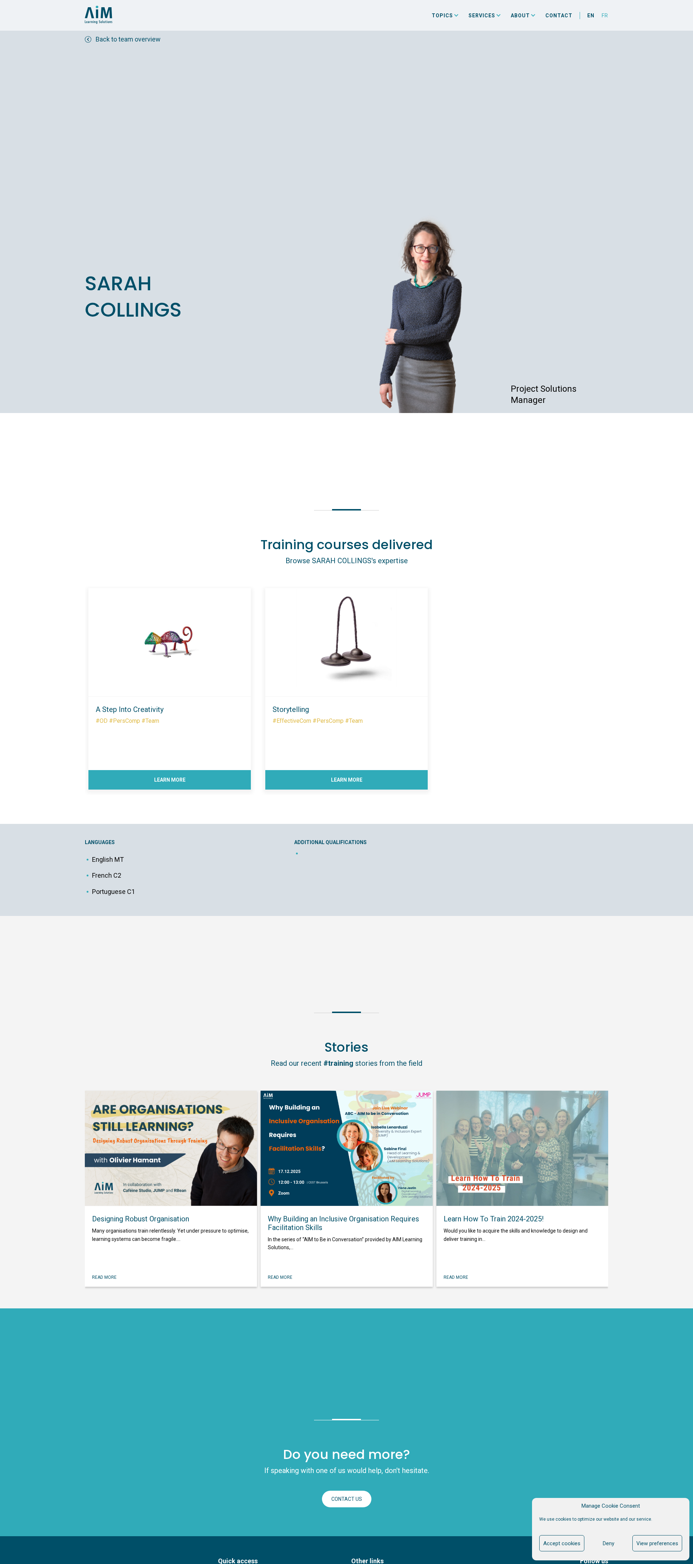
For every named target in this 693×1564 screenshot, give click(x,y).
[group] (169, 685)
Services (481, 15)
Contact (558, 15)
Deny (608, 1543)
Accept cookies (561, 1543)
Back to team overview (128, 39)
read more (104, 1277)
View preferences (657, 1543)
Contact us (346, 1499)
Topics (442, 15)
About (520, 15)
